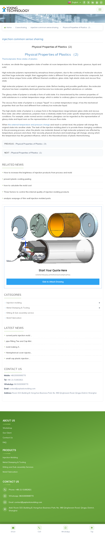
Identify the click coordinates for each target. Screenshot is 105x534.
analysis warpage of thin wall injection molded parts (27, 198)
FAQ (4, 442)
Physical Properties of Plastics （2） (52, 54)
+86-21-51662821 (15, 380)
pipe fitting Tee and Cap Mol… (19, 341)
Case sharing (21, 27)
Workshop (7, 428)
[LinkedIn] (92, 2)
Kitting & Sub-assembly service (20, 313)
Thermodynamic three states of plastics (19, 59)
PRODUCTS (9, 450)
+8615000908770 (18, 375)
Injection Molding (10, 457)
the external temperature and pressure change (29, 124)
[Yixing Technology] (48, 9)
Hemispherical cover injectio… (19, 352)
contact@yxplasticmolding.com (22, 388)
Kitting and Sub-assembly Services (18, 467)
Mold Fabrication (14, 318)
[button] (53, 247)
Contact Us (8, 437)
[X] (88, 2)
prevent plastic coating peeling (17, 179)
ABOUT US (9, 420)
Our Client (7, 433)
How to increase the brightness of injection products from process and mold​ (38, 172)
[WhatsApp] (101, 2)
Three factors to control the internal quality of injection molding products (36, 192)
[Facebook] (84, 2)
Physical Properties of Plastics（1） (27, 152)
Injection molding (14, 302)
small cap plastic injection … (18, 358)
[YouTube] (97, 2)
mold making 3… (13, 347)
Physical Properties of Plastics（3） (31, 144)
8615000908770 (21, 384)
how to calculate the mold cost (18, 185)
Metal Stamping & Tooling (18, 308)
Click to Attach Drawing (53, 281)
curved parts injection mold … (19, 335)
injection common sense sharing (44, 27)
